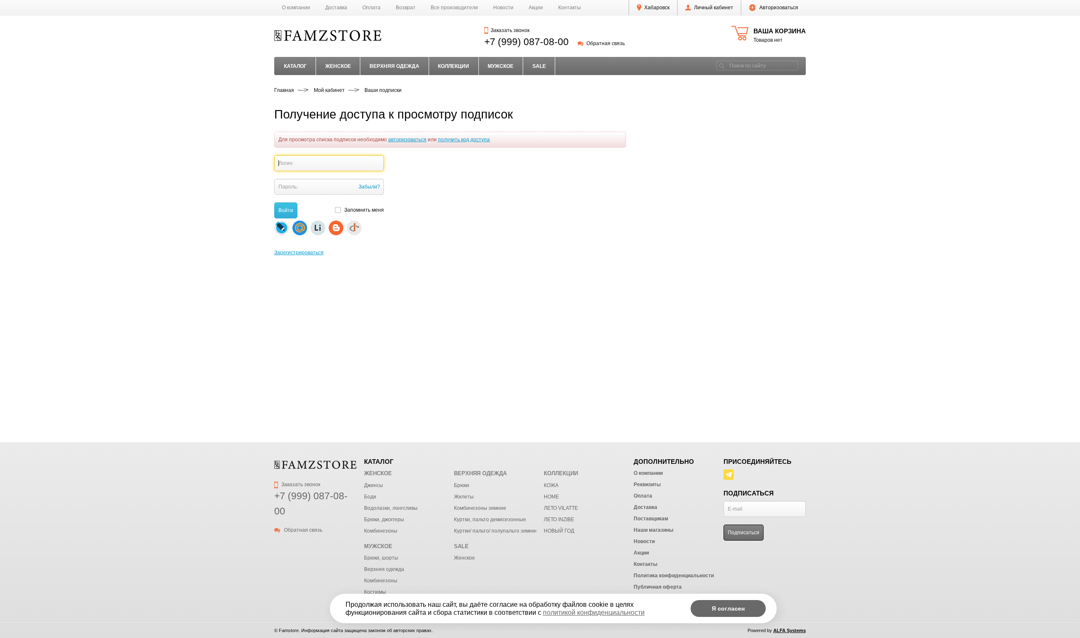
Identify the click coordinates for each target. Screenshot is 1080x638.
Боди (370, 497)
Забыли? (369, 187)
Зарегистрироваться (299, 253)
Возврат (406, 8)
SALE (539, 66)
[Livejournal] (281, 228)
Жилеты (464, 497)
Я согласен (728, 608)
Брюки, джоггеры (384, 519)
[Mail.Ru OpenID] (299, 228)
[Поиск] (721, 65)
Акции (536, 8)
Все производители (454, 8)
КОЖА (551, 485)
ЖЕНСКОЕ (338, 66)
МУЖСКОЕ (500, 66)
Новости (503, 8)
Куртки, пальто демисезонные (490, 519)
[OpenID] (354, 228)
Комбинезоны (380, 531)
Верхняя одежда (384, 569)
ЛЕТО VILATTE (561, 508)
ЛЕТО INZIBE (559, 519)
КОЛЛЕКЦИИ (453, 66)
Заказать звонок (510, 30)
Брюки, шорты (381, 558)
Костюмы (375, 592)
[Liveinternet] (317, 228)
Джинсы (373, 485)
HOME (551, 497)
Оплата (371, 8)
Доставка (336, 8)
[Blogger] (336, 228)
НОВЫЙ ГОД (559, 531)
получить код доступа (464, 140)
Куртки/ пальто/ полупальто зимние (496, 531)
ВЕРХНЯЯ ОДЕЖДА (394, 66)
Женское (464, 558)
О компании (296, 8)
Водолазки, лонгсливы (391, 508)
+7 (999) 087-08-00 (526, 41)
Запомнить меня (363, 210)
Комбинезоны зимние (480, 508)
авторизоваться (407, 140)
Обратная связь (605, 43)
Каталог (295, 66)
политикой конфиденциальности (594, 612)
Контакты (569, 8)
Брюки (461, 485)
